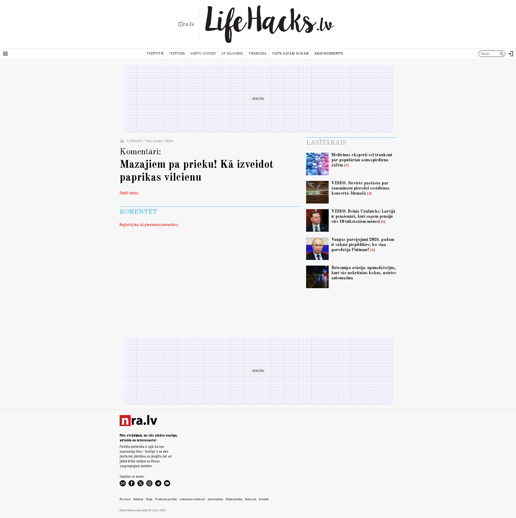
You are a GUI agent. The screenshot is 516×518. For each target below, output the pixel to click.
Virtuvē (155, 53)
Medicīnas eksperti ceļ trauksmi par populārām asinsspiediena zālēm (361, 160)
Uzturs (177, 53)
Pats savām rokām (290, 53)
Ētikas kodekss (234, 499)
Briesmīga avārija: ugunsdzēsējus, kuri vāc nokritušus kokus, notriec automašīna (363, 273)
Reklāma (138, 499)
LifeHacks (134, 140)
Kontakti (264, 499)
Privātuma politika (166, 499)
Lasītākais (326, 143)
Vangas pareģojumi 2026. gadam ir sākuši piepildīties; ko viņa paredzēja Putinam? (362, 245)
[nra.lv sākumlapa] (186, 24)
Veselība (258, 53)
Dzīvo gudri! (203, 53)
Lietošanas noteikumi (192, 499)
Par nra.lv (125, 499)
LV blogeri (232, 53)
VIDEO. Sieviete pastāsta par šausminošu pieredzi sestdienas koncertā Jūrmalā (360, 188)
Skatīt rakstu (129, 192)
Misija (149, 499)
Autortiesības (215, 499)
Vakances (250, 499)
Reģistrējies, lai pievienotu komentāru (149, 224)
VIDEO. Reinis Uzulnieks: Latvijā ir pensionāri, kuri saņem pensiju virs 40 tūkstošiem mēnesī (363, 216)
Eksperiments (328, 53)
